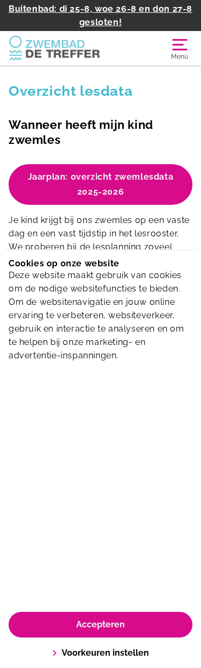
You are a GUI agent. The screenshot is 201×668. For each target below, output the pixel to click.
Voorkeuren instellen (105, 653)
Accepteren (100, 624)
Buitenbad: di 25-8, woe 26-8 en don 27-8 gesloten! (100, 15)
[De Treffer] (55, 48)
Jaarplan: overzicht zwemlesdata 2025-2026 (101, 184)
